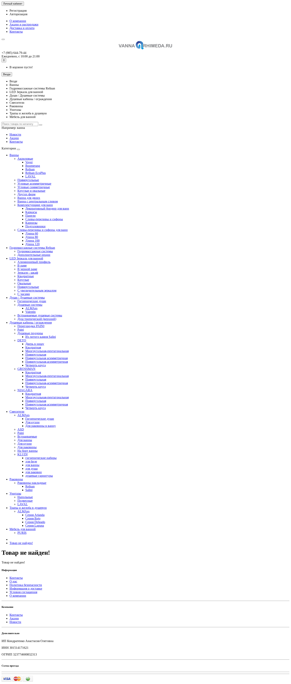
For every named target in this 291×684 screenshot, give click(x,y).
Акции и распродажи (24, 24)
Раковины (16, 479)
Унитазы (15, 493)
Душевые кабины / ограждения (31, 322)
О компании (18, 21)
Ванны (14, 155)
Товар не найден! (21, 543)
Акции (14, 138)
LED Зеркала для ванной (26, 258)
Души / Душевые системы (27, 297)
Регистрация (18, 10)
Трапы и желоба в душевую (28, 507)
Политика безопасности (26, 585)
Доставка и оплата (22, 28)
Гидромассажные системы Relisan (32, 247)
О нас (13, 581)
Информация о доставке (26, 588)
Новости (15, 134)
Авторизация (18, 14)
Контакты (16, 31)
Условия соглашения (23, 592)
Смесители (17, 411)
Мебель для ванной (23, 529)
